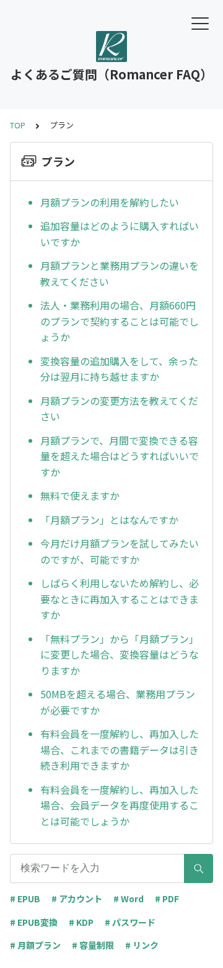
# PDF (167, 898)
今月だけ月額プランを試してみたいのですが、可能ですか (119, 551)
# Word (128, 898)
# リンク (142, 945)
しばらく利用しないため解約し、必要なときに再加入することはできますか (119, 598)
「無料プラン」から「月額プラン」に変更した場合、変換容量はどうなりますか (119, 654)
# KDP (81, 922)
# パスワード (130, 922)
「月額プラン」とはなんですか (109, 519)
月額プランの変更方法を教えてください (119, 408)
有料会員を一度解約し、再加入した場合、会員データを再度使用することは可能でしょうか (119, 805)
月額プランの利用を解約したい (109, 202)
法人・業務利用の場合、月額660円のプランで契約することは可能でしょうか (119, 321)
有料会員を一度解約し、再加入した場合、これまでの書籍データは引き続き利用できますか (119, 749)
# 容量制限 (93, 945)
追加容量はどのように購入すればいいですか (119, 233)
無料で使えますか (80, 495)
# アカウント (76, 898)
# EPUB (25, 898)
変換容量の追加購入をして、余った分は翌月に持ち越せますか (119, 368)
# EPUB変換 (34, 922)
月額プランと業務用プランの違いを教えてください (119, 273)
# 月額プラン (35, 945)
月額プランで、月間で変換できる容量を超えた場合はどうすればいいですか (119, 456)
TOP (17, 125)
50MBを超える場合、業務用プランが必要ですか (117, 701)
